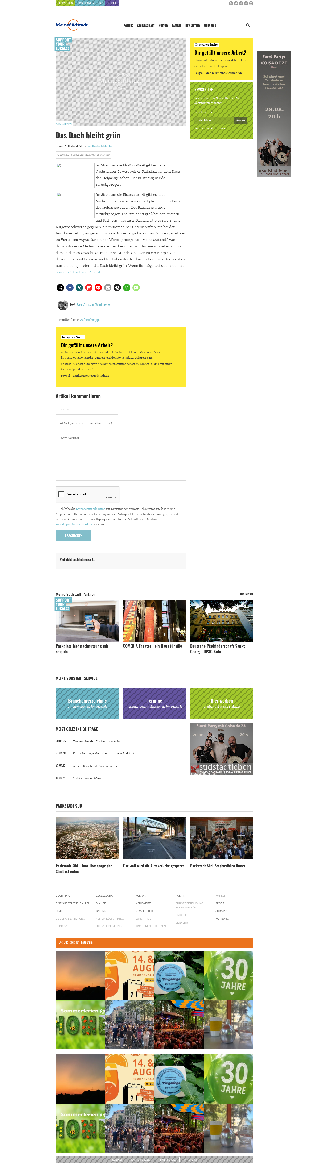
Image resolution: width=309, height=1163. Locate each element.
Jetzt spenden (71, 604)
